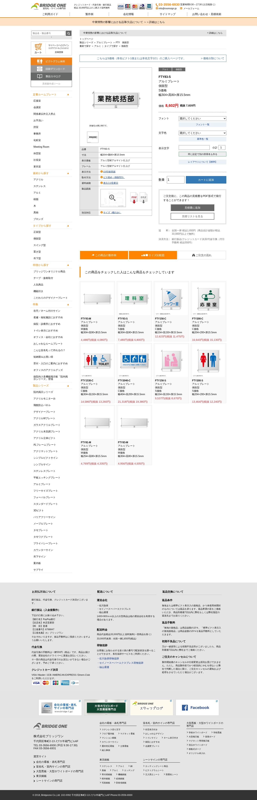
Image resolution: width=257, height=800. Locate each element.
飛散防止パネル (42, 405)
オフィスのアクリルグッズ (48, 370)
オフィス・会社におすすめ (48, 337)
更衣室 (37, 166)
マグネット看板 (127, 733)
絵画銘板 (120, 778)
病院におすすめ (152, 742)
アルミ (37, 192)
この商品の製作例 (105, 255)
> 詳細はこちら (215, 33)
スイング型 (39, 245)
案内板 (37, 563)
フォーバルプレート (44, 497)
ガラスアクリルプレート (46, 425)
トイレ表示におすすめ (45, 330)
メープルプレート (43, 523)
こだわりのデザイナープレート (50, 297)
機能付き (38, 291)
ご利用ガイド (50, 14)
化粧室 (37, 140)
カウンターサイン (43, 550)
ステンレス (39, 186)
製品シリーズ (86, 42)
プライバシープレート (45, 543)
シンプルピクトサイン (45, 457)
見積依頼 (206, 14)
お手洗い (38, 120)
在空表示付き (151, 729)
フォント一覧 (202, 124)
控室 (35, 127)
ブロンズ (38, 219)
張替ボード (210, 736)
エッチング (129, 770)
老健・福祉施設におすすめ (48, 317)
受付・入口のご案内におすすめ (50, 363)
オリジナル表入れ (197, 753)
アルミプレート (42, 484)
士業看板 (124, 746)
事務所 (37, 133)
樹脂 (35, 199)
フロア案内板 (108, 733)
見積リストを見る (192, 216)
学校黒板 (217, 732)
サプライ (38, 569)
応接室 (37, 100)
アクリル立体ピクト (44, 438)
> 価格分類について (212, 58)
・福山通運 (103, 667)
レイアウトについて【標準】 (202, 162)
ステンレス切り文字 (111, 729)
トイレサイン (151, 738)
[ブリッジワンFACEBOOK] (197, 707)
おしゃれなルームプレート (48, 343)
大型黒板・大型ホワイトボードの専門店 (60, 771)
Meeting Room (41, 146)
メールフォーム (190, 8)
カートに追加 (206, 179)
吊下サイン (39, 556)
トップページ (86, 39)
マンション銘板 (109, 738)
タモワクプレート (43, 536)
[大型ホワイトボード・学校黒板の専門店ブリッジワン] (106, 707)
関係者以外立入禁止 (44, 113)
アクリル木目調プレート (46, 431)
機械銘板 (122, 774)
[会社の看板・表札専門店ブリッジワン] (60, 707)
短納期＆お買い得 (43, 356)
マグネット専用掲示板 (199, 741)
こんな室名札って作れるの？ (49, 350)
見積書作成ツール (51, 83)
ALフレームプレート (44, 444)
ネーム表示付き (171, 738)
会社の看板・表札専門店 (50, 761)
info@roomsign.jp (167, 8)
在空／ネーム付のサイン (46, 310)
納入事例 (106, 750)
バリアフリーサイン (44, 517)
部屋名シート (172, 774)
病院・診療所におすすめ (46, 324)
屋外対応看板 (108, 746)
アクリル (38, 179)
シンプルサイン (42, 464)
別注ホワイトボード (198, 745)
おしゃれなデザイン (154, 733)
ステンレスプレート (44, 471)
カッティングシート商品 (156, 766)
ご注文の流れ (203, 255)
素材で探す (85, 46)
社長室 (37, 160)
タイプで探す (111, 46)
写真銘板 (106, 783)
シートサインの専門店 (49, 780)
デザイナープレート (44, 411)
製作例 (89, 14)
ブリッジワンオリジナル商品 (49, 271)
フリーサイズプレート (45, 490)
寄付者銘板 (107, 774)
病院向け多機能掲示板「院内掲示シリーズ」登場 (50, 377)
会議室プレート (152, 746)
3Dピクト (38, 510)
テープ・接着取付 (43, 278)
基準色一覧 (202, 139)
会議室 (37, 107)
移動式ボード (195, 749)
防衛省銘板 (121, 783)
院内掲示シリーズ (43, 392)
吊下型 (37, 258)
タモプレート (40, 530)
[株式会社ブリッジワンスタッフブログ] (151, 707)
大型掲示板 (194, 736)
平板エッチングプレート (46, 477)
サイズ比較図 (156, 255)
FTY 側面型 (122, 42)
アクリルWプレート (44, 418)
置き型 (37, 251)
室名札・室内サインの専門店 (53, 766)
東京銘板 (41, 775)
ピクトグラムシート (154, 770)
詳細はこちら (157, 22)
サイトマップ (168, 14)
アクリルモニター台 (44, 398)
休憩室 (37, 153)
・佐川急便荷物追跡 (108, 658)
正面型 (37, 232)
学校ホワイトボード (198, 732)
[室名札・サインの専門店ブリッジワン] (52, 6)
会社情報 (128, 14)
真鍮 (35, 212)
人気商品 (38, 284)
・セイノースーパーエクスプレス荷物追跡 (120, 662)
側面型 (37, 238)
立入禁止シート (152, 774)
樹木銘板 (106, 778)
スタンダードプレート (45, 503)
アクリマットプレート (45, 451)
